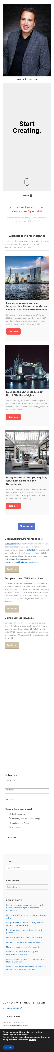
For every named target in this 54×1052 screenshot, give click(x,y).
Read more (13, 331)
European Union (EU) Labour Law (24, 578)
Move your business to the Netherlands (23, 947)
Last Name (9, 799)
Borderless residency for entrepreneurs (23, 942)
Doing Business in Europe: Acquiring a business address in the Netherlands (26, 924)
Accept (8, 1047)
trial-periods (12, 559)
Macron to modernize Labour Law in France (24, 937)
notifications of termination (27, 562)
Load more (28, 526)
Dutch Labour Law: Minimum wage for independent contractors (22, 953)
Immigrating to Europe (20, 823)
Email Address (10, 780)
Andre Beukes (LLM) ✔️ (12, 1008)
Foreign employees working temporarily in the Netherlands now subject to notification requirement (25, 908)
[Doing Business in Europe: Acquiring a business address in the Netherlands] (27, 452)
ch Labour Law (14, 544)
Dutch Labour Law (34, 550)
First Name (9, 790)
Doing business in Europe (19, 617)
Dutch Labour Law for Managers (24, 538)
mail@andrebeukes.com (18, 1025)
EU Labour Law (18, 828)
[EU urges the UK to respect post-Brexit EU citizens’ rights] (27, 367)
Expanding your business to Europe (26, 819)
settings (32, 1040)
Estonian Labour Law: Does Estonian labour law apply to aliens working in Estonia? (26, 968)
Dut (6, 544)
